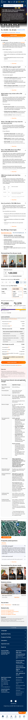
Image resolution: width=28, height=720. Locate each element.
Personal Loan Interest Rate (7, 613)
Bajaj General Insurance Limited (20, 683)
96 (21, 282)
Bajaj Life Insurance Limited (20, 685)
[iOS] (16, 701)
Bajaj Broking (18, 690)
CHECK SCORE (13, 35)
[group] (13, 529)
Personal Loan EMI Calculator (7, 610)
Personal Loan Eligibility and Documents (9, 611)
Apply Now (3, 266)
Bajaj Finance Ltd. (19, 680)
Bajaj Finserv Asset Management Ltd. (19, 694)
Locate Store (6, 537)
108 (25, 282)
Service (7, 717)
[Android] (11, 701)
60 (9, 282)
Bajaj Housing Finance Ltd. (20, 688)
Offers (16, 717)
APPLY (20, 712)
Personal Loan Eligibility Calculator (8, 614)
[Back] (2, 5)
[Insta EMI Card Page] (19, 2)
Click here (20, 365)
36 (2, 282)
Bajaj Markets (18, 687)
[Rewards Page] (22, 2)
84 (17, 282)
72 (13, 282)
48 (6, 282)
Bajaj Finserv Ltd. (19, 679)
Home (3, 717)
